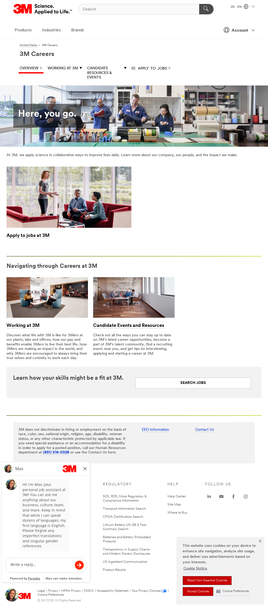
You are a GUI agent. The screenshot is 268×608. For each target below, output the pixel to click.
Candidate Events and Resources (128, 325)
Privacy (53, 591)
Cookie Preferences (50, 594)
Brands (77, 30)
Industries (51, 30)
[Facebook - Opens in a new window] (233, 497)
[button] (232, 591)
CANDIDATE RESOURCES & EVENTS (99, 72)
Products (23, 30)
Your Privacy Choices (146, 591)
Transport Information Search (124, 508)
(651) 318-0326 (56, 452)
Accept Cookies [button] (198, 591)
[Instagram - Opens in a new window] (246, 497)
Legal (41, 591)
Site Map (174, 504)
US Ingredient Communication (125, 562)
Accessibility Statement (113, 591)
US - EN (236, 7)
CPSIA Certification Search (123, 517)
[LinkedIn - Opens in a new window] (209, 497)
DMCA (89, 591)
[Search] (206, 9)
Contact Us (204, 430)
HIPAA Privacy (71, 591)
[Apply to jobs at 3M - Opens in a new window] (69, 168)
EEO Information (155, 430)
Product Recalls (114, 570)
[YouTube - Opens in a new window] (221, 497)
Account (240, 31)
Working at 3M (63, 68)
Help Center (177, 496)
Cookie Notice (195, 569)
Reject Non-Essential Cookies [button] (207, 580)
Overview (29, 68)
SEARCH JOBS (193, 383)
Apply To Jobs (151, 68)
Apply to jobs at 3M (28, 236)
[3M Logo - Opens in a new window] (43, 9)
